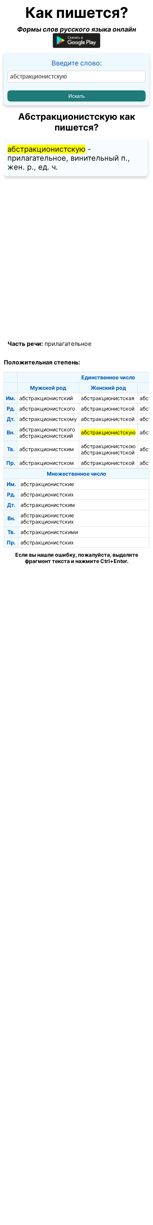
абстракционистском (46, 463)
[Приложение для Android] (76, 45)
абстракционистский (46, 398)
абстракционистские (47, 484)
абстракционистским (46, 449)
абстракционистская (107, 398)
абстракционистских (47, 494)
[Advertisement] (76, 258)
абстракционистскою (108, 446)
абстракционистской (107, 408)
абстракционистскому (48, 419)
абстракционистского (47, 408)
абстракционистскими (49, 532)
